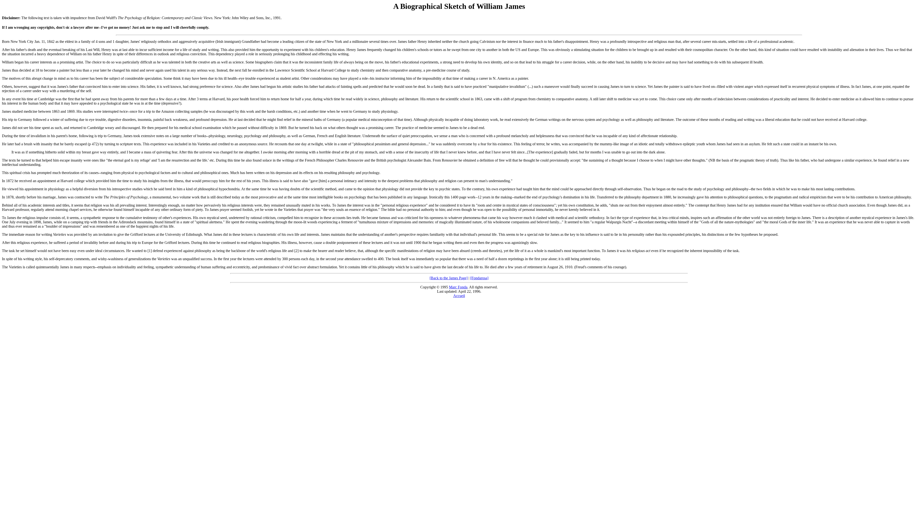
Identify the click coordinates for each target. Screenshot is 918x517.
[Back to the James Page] (449, 278)
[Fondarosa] (479, 278)
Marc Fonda (458, 287)
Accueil (459, 296)
